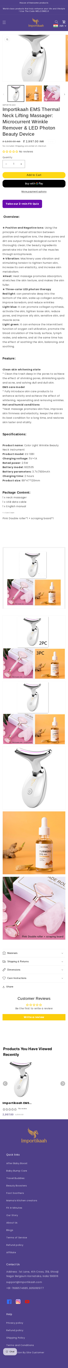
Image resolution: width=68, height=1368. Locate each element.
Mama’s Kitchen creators (21, 1200)
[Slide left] (3, 94)
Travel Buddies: (15, 1178)
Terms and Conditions (20, 1345)
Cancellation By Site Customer (25, 1352)
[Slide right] (64, 94)
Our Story (12, 1215)
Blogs (9, 1230)
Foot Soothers (15, 1193)
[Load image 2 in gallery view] (34, 93)
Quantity (7, 157)
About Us (12, 1222)
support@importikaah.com (24, 1282)
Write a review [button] (34, 1017)
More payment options (34, 191)
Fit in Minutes (14, 1207)
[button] (4, 22)
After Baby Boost (17, 1163)
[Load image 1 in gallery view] (16, 93)
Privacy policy (14, 1322)
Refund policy (14, 1245)
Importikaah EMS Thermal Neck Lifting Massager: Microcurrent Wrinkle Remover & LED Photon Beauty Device (20, 1103)
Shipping (19, 146)
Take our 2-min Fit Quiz (22, 204)
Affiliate (11, 1252)
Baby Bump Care (16, 1170)
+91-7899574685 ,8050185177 (25, 1288)
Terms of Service (16, 1237)
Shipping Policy (15, 1337)
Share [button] (9, 986)
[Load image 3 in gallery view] (52, 93)
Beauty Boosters (16, 1185)
